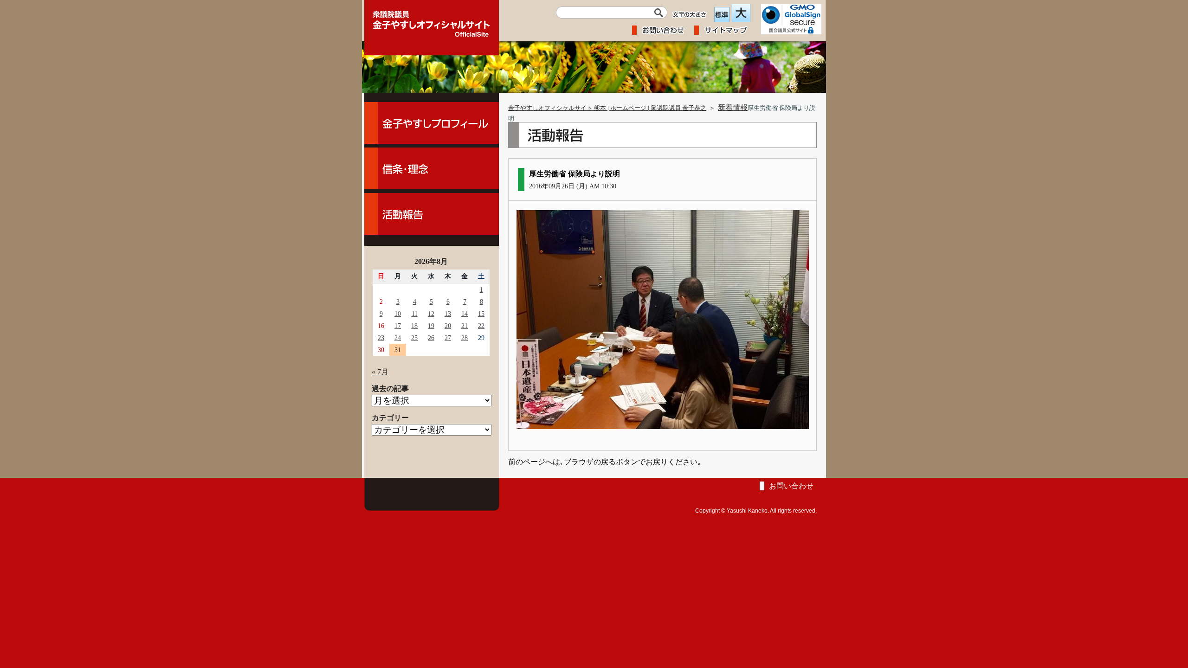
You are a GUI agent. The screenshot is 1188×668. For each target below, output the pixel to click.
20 (448, 325)
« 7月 (380, 372)
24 (397, 337)
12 (431, 313)
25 (414, 337)
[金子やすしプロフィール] (431, 123)
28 (464, 337)
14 (464, 313)
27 (448, 337)
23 (381, 337)
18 (414, 325)
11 (415, 313)
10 (397, 313)
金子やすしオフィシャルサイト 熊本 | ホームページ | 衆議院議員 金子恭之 (607, 108)
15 (481, 313)
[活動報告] (431, 214)
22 (481, 325)
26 (431, 337)
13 (448, 313)
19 (431, 325)
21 (464, 325)
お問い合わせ (791, 486)
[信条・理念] (431, 168)
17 (397, 325)
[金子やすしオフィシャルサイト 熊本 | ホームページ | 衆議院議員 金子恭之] (431, 21)
